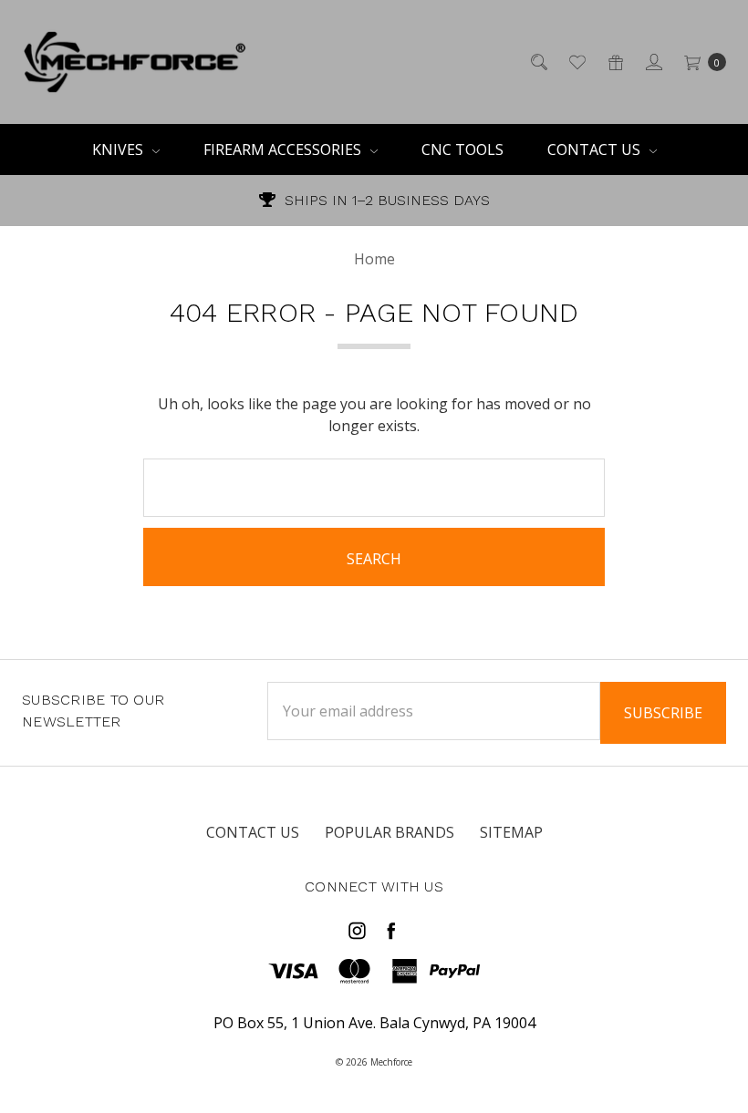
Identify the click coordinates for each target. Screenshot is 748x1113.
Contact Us (595, 149)
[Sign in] (653, 62)
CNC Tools (462, 149)
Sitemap (511, 832)
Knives (119, 149)
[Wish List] (576, 62)
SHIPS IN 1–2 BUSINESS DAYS (385, 200)
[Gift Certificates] (614, 62)
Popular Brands (389, 832)
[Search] (538, 62)
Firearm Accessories (284, 149)
